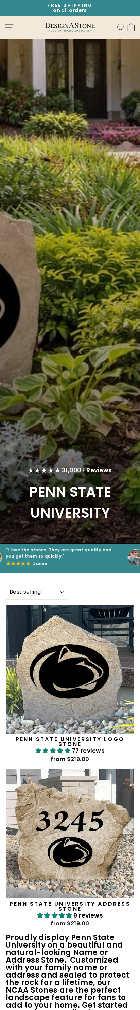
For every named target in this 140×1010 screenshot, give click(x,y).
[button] (53, 751)
